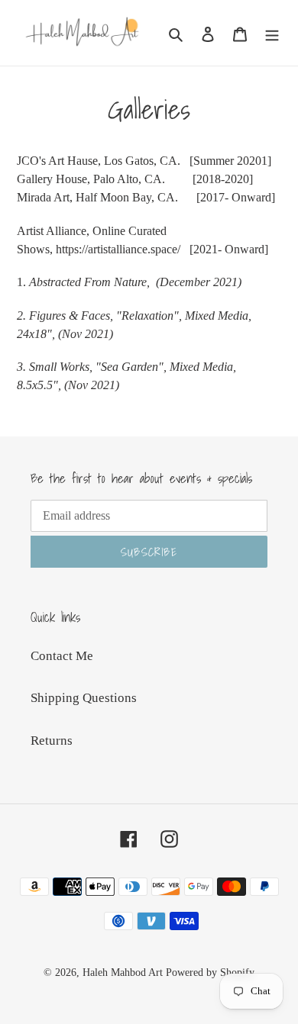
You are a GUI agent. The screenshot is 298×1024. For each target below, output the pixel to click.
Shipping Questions (84, 698)
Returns (52, 740)
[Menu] (272, 32)
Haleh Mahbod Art (123, 972)
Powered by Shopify (210, 972)
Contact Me (62, 656)
